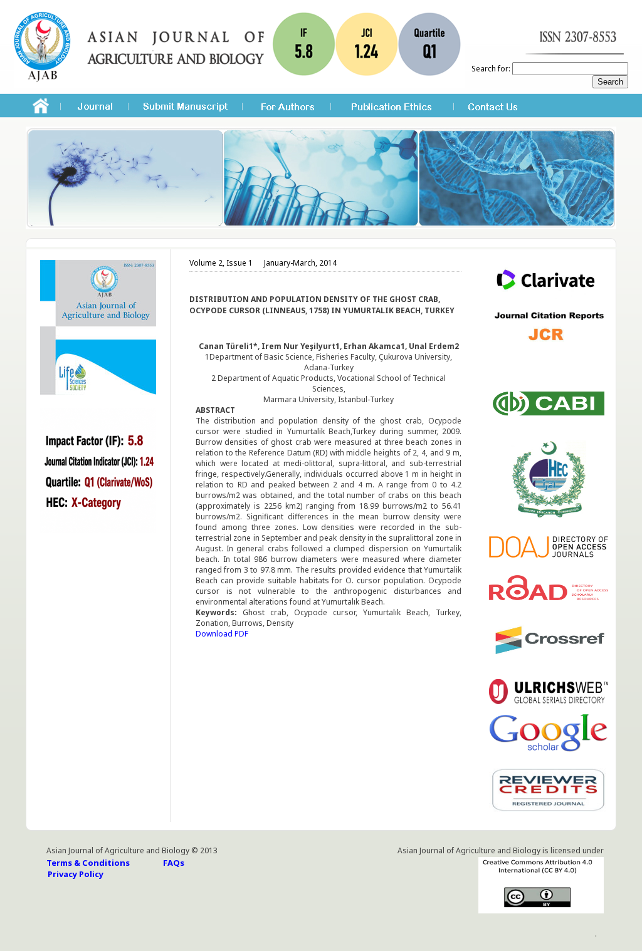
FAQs (173, 862)
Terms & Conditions (88, 862)
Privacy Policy (75, 874)
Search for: (490, 68)
